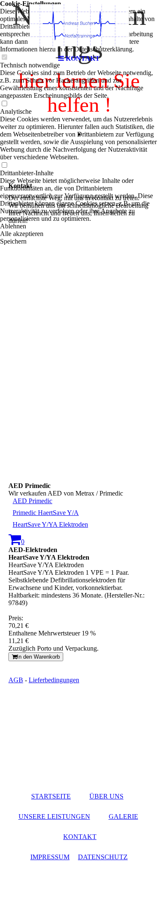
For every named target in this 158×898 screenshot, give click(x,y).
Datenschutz (103, 856)
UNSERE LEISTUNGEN (54, 816)
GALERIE (123, 816)
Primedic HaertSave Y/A (46, 512)
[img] (79, 25)
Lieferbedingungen (54, 680)
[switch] (4, 103)
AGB (15, 680)
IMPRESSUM (50, 856)
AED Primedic (32, 500)
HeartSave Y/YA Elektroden (50, 524)
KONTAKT (79, 836)
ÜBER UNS (106, 796)
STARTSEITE (51, 796)
